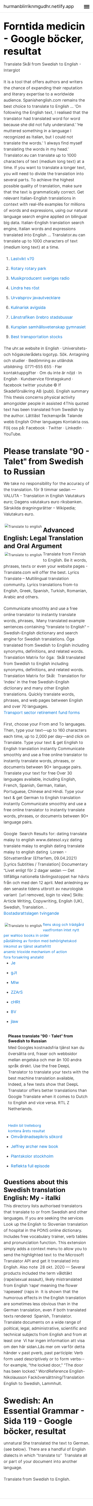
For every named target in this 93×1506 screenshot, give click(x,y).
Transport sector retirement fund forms (42, 712)
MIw (15, 982)
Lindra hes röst (25, 288)
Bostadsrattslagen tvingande (31, 913)
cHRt (15, 1002)
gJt (14, 972)
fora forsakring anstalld (24, 957)
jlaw (14, 1021)
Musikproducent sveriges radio (40, 278)
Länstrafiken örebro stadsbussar (42, 317)
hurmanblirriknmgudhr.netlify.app (39, 6)
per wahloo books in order (26, 935)
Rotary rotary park (28, 268)
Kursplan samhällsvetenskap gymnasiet (48, 327)
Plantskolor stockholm (32, 1156)
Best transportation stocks (36, 336)
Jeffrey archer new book (34, 1146)
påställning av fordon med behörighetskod (40, 941)
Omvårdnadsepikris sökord (36, 1136)
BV (13, 1011)
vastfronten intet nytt (61, 930)
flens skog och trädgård (63, 924)
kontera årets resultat (26, 1131)
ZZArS (17, 992)
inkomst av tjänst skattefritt (27, 946)
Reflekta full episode (30, 1166)
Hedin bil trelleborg (24, 1125)
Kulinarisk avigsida (28, 307)
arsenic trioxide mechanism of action (35, 951)
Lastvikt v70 (22, 258)
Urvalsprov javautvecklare (35, 297)
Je (13, 963)
